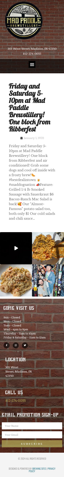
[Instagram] (16, 345)
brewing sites (39, 468)
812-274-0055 (15, 400)
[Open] (16, 248)
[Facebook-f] (7, 345)
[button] (32, 64)
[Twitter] (25, 345)
